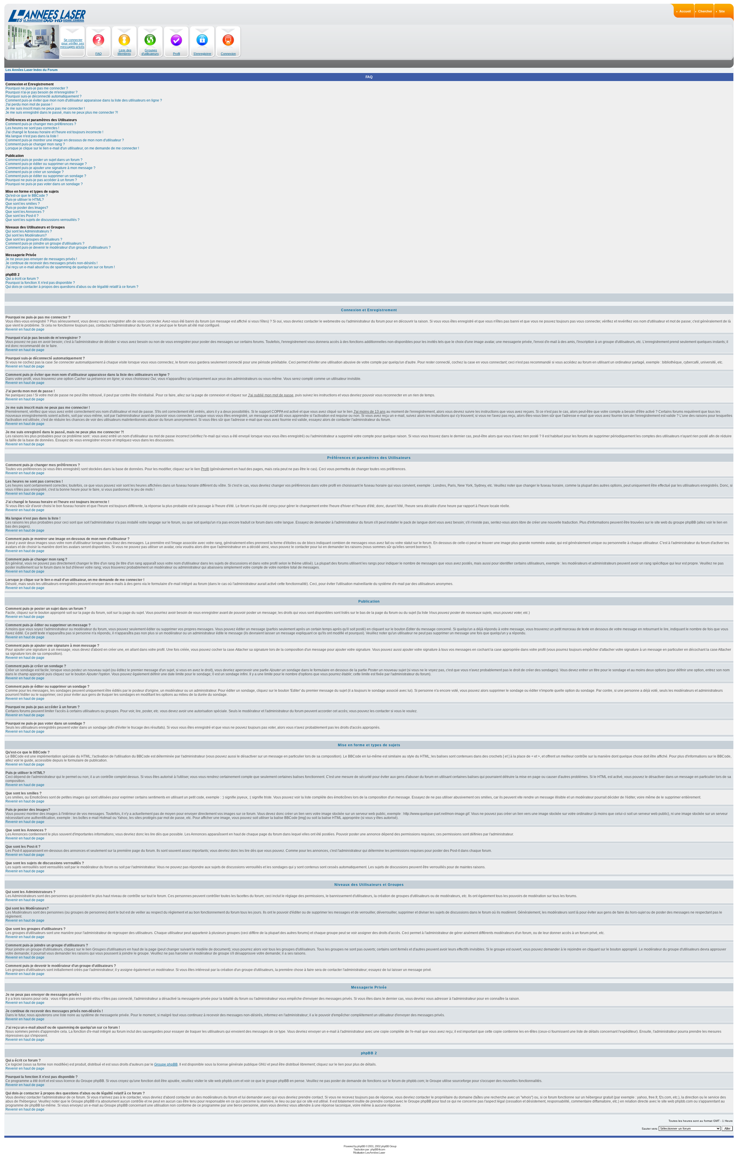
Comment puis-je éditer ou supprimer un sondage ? (45, 176)
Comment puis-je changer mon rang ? (35, 144)
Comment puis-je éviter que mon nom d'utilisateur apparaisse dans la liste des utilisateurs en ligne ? (83, 100)
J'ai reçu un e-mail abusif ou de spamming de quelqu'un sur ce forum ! (60, 267)
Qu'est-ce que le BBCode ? (26, 196)
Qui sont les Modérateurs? (26, 235)
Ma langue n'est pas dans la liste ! (31, 136)
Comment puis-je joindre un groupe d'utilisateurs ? (44, 243)
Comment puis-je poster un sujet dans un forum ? (43, 160)
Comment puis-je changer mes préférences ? (40, 124)
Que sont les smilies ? (22, 204)
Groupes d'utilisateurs (150, 51)
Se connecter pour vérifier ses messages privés (72, 43)
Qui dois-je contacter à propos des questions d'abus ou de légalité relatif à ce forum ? (71, 287)
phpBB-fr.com (377, 1149)
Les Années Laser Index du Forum (31, 70)
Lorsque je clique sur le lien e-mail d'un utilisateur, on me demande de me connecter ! (72, 148)
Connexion (228, 53)
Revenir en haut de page (24, 329)
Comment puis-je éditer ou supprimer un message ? (46, 164)
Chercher (705, 11)
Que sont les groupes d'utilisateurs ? (33, 239)
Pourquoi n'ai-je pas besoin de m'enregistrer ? (41, 92)
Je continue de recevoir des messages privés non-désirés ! (51, 263)
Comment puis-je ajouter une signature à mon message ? (50, 168)
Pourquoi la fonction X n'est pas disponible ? (40, 283)
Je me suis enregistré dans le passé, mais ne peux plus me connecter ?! (61, 112)
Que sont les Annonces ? (24, 212)
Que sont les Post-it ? (22, 216)
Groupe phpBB (166, 1064)
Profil (176, 53)
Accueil (685, 11)
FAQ (98, 53)
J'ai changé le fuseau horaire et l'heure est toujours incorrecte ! (54, 132)
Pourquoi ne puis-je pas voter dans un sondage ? (44, 184)
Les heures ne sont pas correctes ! (32, 128)
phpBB (361, 1146)
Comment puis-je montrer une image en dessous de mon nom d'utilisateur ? (64, 140)
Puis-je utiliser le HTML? (24, 200)
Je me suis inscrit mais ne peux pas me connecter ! (45, 108)
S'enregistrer (202, 53)
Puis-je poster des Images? (26, 208)
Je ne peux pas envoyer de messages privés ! (41, 259)
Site (722, 11)
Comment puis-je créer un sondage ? (34, 172)
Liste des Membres (124, 51)
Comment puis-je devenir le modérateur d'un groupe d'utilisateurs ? (58, 247)
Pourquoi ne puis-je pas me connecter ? (36, 88)
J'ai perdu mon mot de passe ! (28, 104)
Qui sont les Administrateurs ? (28, 231)
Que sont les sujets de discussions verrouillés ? (42, 220)
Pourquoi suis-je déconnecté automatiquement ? (43, 96)
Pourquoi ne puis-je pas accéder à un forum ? (41, 180)
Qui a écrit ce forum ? (22, 279)
